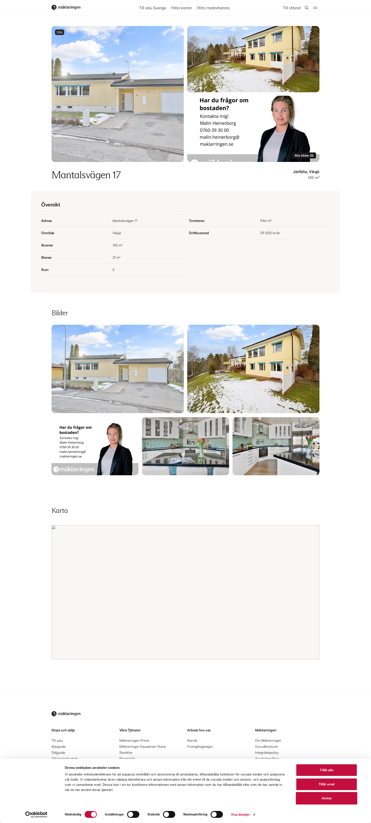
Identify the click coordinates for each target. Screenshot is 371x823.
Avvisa (327, 798)
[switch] (133, 814)
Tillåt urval (327, 784)
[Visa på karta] (185, 592)
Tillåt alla (326, 770)
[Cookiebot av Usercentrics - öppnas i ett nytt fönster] (36, 814)
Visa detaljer (240, 814)
